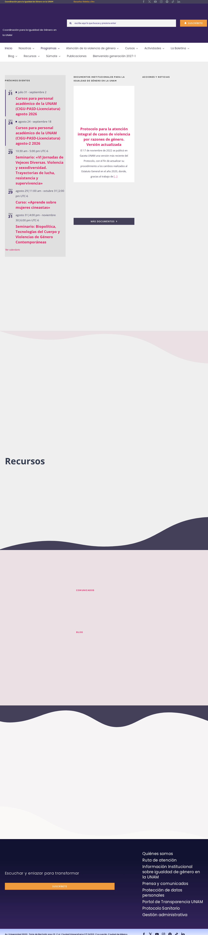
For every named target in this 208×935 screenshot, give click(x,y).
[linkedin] (178, 1)
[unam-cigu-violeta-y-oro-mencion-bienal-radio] (36, 593)
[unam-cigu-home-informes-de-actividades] (172, 171)
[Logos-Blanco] (31, 7)
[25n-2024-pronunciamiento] (104, 186)
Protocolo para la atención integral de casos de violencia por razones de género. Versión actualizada (99, 103)
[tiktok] (173, 1)
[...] (115, 176)
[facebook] (143, 1)
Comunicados (85, 590)
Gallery (108, 103)
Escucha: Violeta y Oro (84, 1)
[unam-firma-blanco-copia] (14, 852)
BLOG (79, 632)
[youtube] (155, 1)
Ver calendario (12, 249)
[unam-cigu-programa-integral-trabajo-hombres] (172, 251)
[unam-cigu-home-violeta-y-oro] (172, 284)
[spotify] (167, 1)
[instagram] (161, 1)
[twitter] (149, 1)
